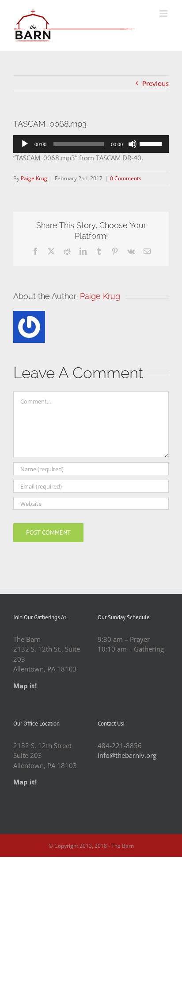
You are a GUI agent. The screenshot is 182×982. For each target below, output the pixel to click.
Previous (155, 83)
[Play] (24, 144)
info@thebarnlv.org (127, 755)
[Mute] (132, 144)
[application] (91, 144)
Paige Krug (34, 178)
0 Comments (125, 178)
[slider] (152, 143)
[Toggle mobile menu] (164, 13)
